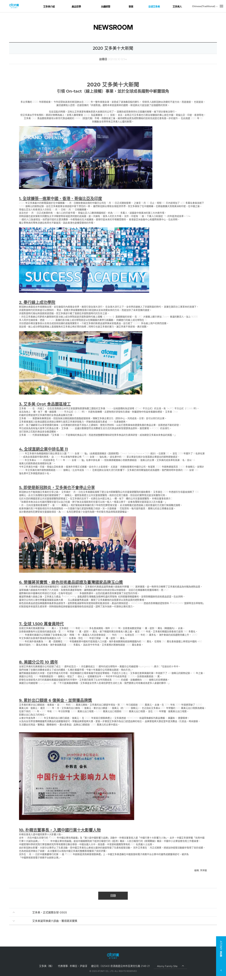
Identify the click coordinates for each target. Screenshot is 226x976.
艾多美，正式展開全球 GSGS (49, 912)
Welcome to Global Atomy (14, 5)
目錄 (113, 895)
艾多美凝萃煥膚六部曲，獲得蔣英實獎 (54, 921)
